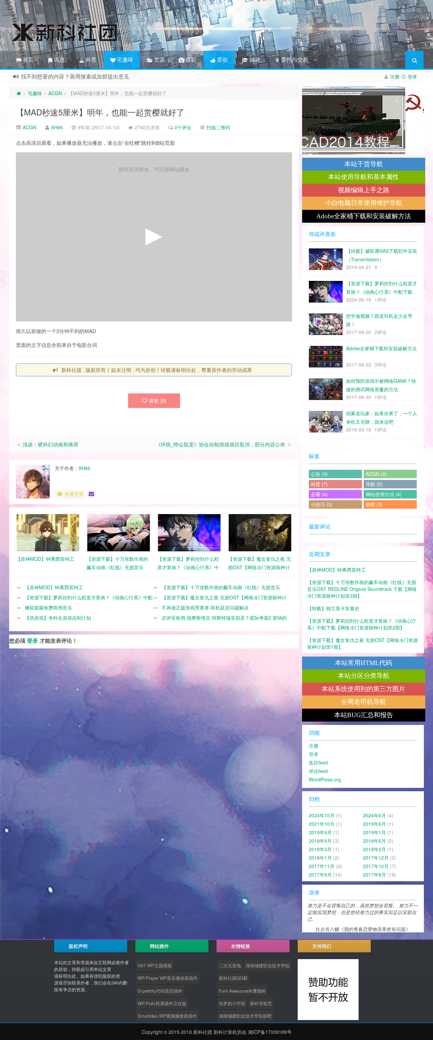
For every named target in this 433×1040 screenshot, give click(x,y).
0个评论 (183, 127)
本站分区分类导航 (363, 675)
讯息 (59, 59)
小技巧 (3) (322, 504)
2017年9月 (320, 874)
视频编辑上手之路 (363, 190)
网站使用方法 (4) (384, 494)
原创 (221, 59)
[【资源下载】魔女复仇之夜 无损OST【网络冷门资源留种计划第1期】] (260, 532)
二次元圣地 (230, 965)
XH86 (57, 127)
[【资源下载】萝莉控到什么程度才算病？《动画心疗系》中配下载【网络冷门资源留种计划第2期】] (189, 532)
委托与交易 (294, 59)
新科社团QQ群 (233, 978)
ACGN (55, 93)
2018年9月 (320, 840)
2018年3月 (320, 849)
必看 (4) (319, 494)
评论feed (318, 771)
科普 (90, 59)
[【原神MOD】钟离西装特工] (48, 532)
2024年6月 (374, 815)
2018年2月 (374, 849)
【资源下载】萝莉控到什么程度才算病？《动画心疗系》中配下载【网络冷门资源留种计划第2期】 (361, 624)
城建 (253, 59)
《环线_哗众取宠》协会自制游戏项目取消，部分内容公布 (220, 444)
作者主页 (74, 493)
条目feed (318, 762)
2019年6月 (374, 823)
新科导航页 (261, 1003)
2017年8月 (374, 874)
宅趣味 (124, 59)
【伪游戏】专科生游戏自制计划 (58, 617)
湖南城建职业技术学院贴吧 (245, 1016)
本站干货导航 (363, 164)
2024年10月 (322, 815)
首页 (27, 59)
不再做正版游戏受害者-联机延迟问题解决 (205, 607)
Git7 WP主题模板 (155, 965)
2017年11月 (322, 866)
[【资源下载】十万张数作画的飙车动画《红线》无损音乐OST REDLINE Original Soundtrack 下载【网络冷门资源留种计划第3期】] (118, 532)
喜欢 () (157, 400)
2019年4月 (320, 832)
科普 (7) (319, 484)
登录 (412, 76)
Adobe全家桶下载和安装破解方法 (363, 216)
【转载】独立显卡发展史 (333, 608)
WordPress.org (325, 779)
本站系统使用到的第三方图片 (363, 688)
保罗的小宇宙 (232, 1003)
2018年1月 (320, 857)
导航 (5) (374, 484)
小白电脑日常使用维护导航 (363, 202)
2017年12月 (376, 857)
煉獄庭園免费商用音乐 (48, 607)
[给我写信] (91, 494)
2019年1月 (374, 832)
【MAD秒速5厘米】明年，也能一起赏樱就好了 (100, 112)
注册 (395, 76)
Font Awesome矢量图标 (242, 991)
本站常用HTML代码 (363, 662)
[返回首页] (18, 93)
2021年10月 (322, 823)
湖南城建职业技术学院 (268, 965)
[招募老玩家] (363, 120)
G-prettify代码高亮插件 (160, 991)
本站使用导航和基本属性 (363, 176)
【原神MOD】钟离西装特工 (54, 587)
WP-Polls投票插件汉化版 (162, 1003)
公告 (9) (319, 473)
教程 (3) (374, 504)
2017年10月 (376, 866)
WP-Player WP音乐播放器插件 (168, 978)
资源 (159, 59)
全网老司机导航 (363, 701)
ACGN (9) (376, 473)
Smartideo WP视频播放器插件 (167, 1016)
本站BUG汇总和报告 (363, 714)
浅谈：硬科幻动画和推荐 (50, 444)
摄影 (190, 59)
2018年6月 (374, 840)
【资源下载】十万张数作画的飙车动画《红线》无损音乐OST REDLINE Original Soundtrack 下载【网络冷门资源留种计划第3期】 (362, 589)
